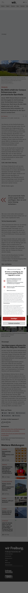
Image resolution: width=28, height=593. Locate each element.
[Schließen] (24, 268)
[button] (14, 291)
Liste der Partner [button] (6, 303)
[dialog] (14, 296)
